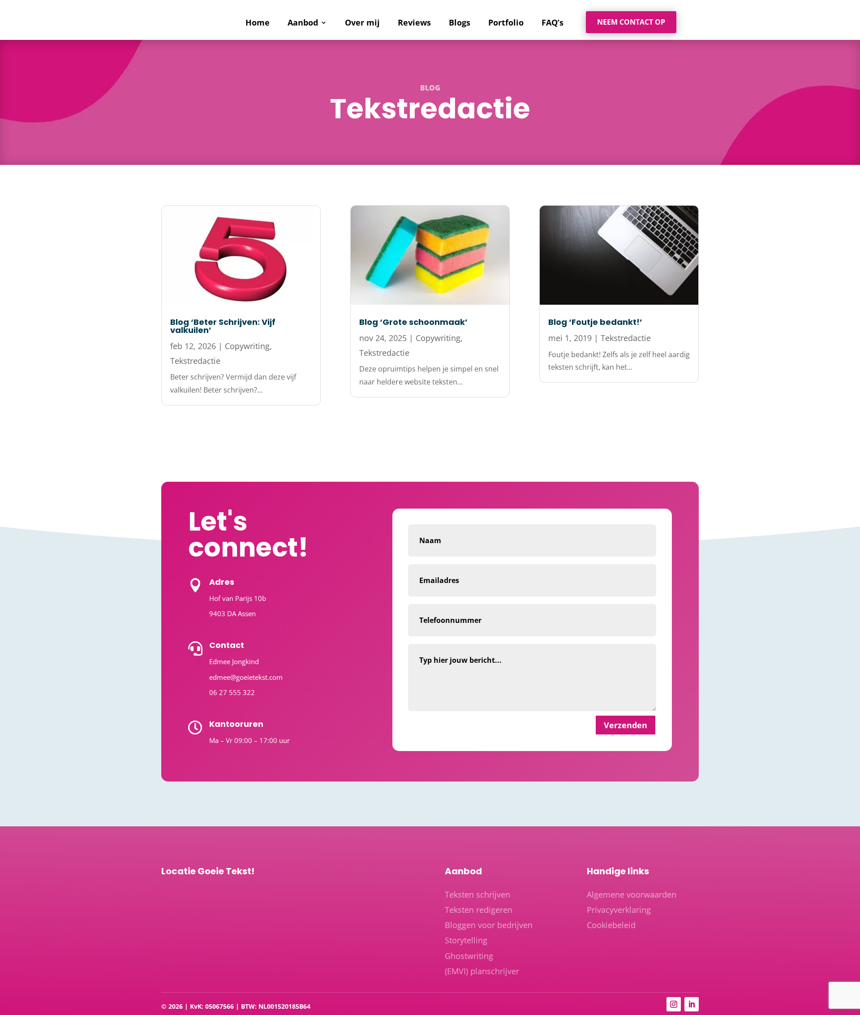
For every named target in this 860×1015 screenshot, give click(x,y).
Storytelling (466, 940)
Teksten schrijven (477, 894)
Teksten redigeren (478, 909)
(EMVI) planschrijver (482, 971)
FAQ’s (552, 23)
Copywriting (247, 346)
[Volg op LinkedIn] (691, 1004)
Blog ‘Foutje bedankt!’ (595, 322)
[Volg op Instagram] (673, 1004)
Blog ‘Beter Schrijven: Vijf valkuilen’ (222, 326)
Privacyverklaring (619, 909)
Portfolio (506, 23)
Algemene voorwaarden (631, 894)
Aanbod (303, 23)
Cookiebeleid (611, 925)
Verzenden (625, 725)
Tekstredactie (195, 360)
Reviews (414, 23)
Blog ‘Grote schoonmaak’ (413, 322)
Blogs (459, 23)
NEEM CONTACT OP (631, 22)
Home (257, 23)
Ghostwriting (469, 955)
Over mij (362, 23)
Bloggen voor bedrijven (489, 925)
